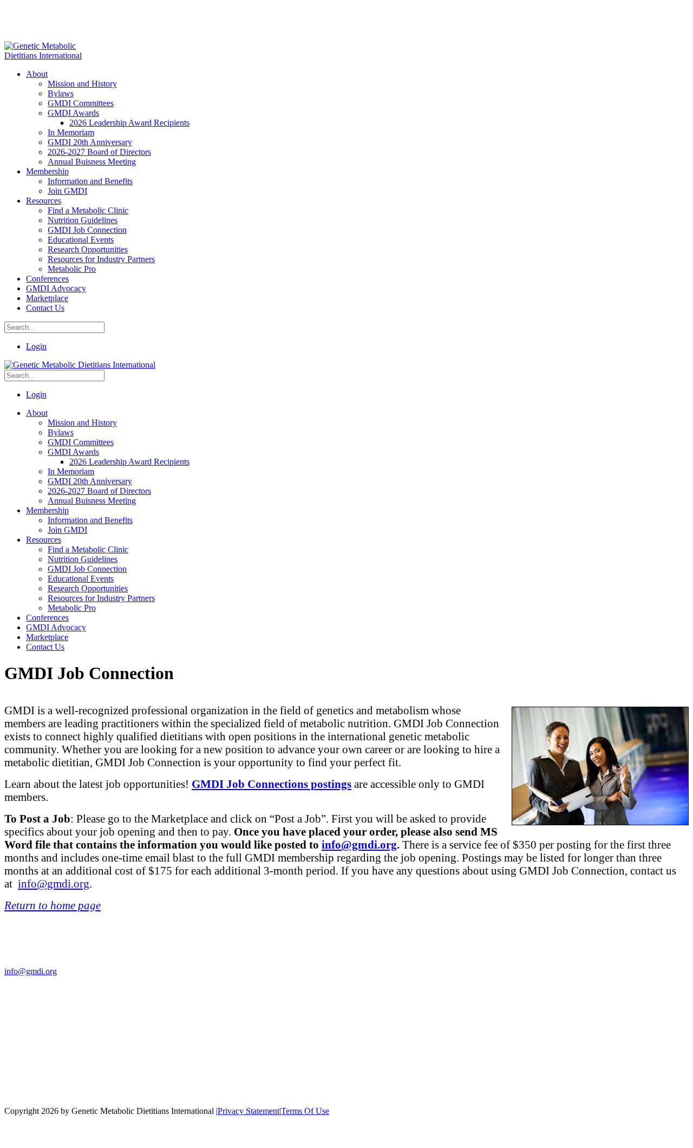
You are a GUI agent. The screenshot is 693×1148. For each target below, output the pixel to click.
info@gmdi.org (359, 844)
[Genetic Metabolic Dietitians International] (50, 55)
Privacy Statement (248, 1111)
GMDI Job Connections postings (271, 784)
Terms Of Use (305, 1111)
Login (36, 346)
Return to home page (52, 905)
